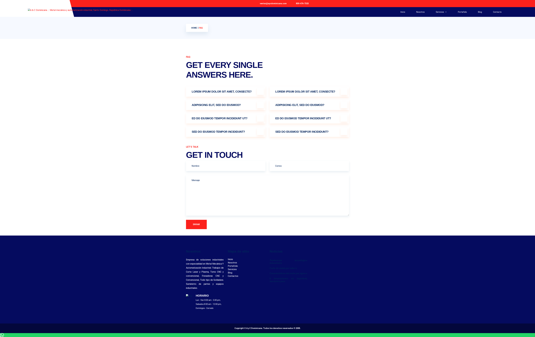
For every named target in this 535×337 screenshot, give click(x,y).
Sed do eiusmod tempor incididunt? (218, 131)
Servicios (440, 12)
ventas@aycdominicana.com (273, 3)
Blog (480, 12)
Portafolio (462, 12)
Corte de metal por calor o (283, 268)
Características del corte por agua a (288, 273)
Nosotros (420, 12)
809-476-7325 (302, 3)
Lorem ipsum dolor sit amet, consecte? (222, 91)
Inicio (403, 12)
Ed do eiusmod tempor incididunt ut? (219, 118)
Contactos (233, 276)
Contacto (497, 12)
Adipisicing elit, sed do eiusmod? (216, 104)
